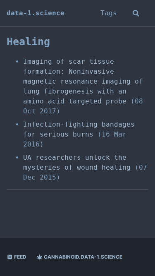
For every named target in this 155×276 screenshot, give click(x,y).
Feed (19, 257)
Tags (108, 13)
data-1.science (35, 13)
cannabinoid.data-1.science (82, 257)
